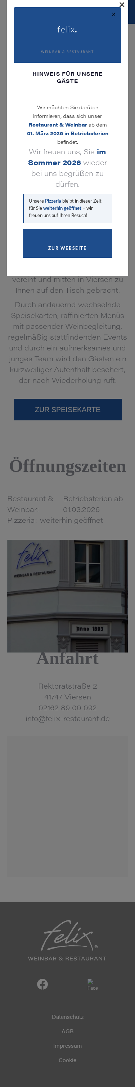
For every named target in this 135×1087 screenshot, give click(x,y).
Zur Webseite (67, 249)
